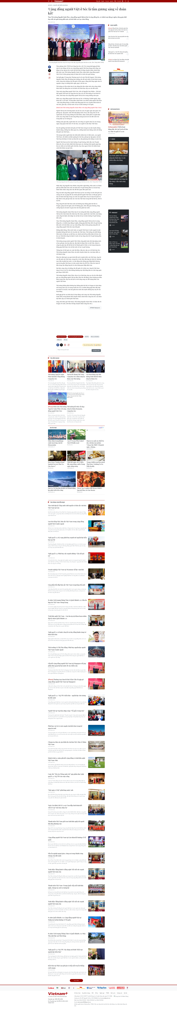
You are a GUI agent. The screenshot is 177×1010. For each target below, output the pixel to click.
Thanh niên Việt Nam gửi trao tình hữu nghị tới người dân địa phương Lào (66, 822)
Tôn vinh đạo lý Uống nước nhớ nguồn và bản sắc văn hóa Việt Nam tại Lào (67, 506)
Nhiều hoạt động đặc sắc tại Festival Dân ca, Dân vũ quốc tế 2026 (118, 129)
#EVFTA (86, 336)
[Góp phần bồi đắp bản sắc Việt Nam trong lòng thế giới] (96, 589)
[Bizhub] (63, 987)
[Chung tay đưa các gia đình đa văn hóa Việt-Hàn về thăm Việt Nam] (96, 746)
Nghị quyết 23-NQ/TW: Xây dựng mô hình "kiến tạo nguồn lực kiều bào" (65, 951)
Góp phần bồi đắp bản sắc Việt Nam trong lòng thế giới (66, 585)
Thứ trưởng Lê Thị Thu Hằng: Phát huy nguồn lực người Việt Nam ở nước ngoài (67, 648)
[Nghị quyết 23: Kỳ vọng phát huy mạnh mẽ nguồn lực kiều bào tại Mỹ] (96, 541)
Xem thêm (76, 980)
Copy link (49, 77)
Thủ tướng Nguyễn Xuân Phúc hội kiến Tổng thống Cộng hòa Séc (56, 376)
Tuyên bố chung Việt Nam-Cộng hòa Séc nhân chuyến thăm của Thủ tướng (76, 376)
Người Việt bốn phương (60, 5)
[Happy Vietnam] (81, 987)
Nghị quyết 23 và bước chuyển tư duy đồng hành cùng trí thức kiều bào (67, 633)
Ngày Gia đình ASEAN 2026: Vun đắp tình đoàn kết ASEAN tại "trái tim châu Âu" (65, 806)
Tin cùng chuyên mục (57, 502)
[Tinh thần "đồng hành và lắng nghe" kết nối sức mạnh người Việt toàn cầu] (96, 873)
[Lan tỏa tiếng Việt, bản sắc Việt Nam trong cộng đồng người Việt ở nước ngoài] (96, 525)
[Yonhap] (91, 987)
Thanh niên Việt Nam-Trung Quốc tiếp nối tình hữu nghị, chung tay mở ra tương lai (65, 886)
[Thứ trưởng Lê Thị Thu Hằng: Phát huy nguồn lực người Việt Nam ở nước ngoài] (96, 651)
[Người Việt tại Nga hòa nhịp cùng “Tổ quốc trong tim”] (96, 715)
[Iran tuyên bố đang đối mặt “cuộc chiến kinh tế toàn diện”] (124, 233)
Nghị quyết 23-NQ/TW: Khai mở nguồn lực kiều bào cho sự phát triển (118, 52)
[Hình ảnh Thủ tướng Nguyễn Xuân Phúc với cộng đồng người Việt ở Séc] (78, 107)
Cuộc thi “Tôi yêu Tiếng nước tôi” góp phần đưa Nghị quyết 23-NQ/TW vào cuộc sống (66, 775)
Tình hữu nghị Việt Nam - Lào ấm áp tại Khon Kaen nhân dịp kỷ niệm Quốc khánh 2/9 (67, 617)
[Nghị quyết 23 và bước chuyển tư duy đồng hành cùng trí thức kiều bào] (96, 636)
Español (111, 1)
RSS (92, 993)
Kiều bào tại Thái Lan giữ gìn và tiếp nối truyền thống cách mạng (66, 967)
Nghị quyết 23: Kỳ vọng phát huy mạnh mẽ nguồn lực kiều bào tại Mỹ (67, 538)
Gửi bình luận (96, 350)
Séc (66, 339)
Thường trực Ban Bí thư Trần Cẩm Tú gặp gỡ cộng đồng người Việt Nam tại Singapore (66, 680)
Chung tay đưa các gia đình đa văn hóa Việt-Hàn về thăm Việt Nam (67, 743)
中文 (115, 1)
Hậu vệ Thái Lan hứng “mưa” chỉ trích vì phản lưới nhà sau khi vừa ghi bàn (114, 244)
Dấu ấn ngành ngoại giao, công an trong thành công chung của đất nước (65, 854)
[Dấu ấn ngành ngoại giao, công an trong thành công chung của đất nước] (96, 857)
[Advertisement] (79, 320)
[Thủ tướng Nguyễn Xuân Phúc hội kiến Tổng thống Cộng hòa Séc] (57, 366)
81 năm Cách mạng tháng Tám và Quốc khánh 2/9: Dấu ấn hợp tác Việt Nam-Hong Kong (67, 601)
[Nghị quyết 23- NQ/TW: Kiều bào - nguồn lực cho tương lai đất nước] (96, 699)
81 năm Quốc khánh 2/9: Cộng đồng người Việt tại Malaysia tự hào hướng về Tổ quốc (64, 918)
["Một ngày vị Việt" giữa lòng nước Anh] (96, 794)
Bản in (49, 74)
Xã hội (50, 5)
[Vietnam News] (101, 987)
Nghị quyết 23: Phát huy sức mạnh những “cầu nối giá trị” (66, 554)
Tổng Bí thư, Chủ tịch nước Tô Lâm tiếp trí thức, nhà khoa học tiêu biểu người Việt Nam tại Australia (118, 45)
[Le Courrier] (112, 987)
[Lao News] (69, 987)
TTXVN (107, 993)
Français (107, 1)
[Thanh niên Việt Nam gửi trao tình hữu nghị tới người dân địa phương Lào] (96, 825)
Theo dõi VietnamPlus (88, 345)
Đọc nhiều (113, 25)
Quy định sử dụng (86, 993)
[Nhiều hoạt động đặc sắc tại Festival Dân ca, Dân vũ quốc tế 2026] (118, 118)
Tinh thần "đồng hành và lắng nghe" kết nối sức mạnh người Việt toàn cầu (66, 870)
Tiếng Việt (98, 1)
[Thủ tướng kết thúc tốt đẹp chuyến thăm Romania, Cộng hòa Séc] (76, 398)
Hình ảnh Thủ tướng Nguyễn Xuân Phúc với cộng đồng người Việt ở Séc (57, 409)
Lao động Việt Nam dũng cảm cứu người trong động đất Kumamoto (118, 60)
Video (113, 139)
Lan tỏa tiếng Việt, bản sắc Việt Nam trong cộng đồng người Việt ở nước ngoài (66, 522)
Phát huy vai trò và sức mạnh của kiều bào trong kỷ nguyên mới (65, 727)
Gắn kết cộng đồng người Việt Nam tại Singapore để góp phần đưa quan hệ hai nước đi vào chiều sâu (67, 664)
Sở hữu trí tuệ (77, 993)
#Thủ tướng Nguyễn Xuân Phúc (75, 336)
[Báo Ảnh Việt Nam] (120, 987)
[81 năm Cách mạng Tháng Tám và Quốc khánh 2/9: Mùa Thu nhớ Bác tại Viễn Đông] (96, 937)
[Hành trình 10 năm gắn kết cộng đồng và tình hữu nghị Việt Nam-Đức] (96, 762)
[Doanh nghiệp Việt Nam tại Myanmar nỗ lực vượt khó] (96, 573)
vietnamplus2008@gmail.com (84, 1002)
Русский (119, 1)
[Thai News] (74, 987)
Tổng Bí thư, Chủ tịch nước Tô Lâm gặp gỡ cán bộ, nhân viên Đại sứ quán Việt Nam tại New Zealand (117, 29)
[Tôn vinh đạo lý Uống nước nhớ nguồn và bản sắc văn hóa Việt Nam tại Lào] (96, 509)
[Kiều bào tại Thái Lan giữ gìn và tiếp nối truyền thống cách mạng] (96, 970)
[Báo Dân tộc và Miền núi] (50, 987)
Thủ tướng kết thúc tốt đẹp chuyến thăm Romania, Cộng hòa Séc (75, 409)
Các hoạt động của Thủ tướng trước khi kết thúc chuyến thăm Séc (94, 376)
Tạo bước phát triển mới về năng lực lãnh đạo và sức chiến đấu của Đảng (118, 158)
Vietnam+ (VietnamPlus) (59, 1)
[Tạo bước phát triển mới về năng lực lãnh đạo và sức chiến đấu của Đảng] (118, 147)
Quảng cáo (119, 993)
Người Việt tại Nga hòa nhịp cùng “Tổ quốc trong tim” (66, 711)
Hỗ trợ (96, 993)
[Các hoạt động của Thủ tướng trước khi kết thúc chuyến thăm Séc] (95, 366)
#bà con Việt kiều (95, 336)
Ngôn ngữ (102, 993)
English (102, 1)
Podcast (114, 212)
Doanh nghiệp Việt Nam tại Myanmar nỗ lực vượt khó (66, 570)
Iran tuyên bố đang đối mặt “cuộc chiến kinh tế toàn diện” (114, 232)
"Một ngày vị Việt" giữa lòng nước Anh (60, 790)
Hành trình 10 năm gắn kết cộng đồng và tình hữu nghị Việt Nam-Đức (66, 759)
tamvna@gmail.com (105, 998)
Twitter (49, 70)
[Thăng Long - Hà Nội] (122, 1)
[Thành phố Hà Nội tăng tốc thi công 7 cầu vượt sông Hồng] (118, 171)
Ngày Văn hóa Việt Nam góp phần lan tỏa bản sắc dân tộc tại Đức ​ (118, 37)
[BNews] (57, 987)
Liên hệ (125, 993)
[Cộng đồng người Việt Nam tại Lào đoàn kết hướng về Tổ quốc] (96, 841)
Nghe (113, 225)
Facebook (49, 67)
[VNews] (127, 987)
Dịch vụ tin (113, 993)
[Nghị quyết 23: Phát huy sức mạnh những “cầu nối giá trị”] (96, 557)
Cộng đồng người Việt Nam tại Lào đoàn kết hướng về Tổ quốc (67, 838)
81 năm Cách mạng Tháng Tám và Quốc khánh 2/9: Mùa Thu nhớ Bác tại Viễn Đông (66, 935)
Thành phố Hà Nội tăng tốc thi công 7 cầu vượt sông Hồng (118, 181)
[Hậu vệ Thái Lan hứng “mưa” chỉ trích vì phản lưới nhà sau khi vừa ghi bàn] (124, 244)
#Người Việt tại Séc (61, 336)
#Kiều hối (59, 339)
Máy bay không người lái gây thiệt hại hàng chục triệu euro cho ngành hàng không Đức (114, 219)
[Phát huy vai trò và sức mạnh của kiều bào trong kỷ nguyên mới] (96, 730)
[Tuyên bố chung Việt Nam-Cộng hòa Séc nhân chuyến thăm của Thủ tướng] (76, 366)
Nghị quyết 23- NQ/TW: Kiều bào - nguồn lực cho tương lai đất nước (67, 696)
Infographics (115, 109)
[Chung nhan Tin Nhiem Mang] (121, 996)
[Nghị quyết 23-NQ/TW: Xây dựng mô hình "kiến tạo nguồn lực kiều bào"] (96, 954)
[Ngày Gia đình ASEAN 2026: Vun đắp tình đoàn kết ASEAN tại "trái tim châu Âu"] (96, 809)
